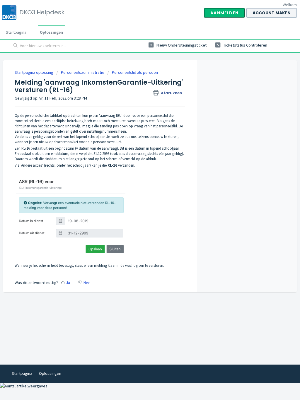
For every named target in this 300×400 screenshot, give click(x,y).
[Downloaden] (139, 124)
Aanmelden (224, 13)
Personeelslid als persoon (135, 72)
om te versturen (151, 265)
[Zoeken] (15, 46)
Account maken (272, 13)
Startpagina (16, 32)
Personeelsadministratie (82, 72)
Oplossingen (51, 32)
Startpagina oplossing (34, 72)
